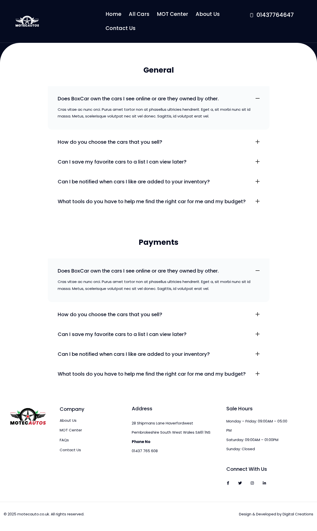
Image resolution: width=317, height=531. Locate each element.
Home (113, 14)
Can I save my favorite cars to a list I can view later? (122, 161)
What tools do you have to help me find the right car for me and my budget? (152, 201)
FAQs (64, 440)
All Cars (139, 14)
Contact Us (120, 28)
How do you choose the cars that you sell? (110, 142)
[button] (158, 96)
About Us (208, 14)
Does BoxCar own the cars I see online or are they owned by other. (138, 98)
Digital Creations (298, 514)
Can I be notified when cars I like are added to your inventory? (134, 181)
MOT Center (172, 14)
